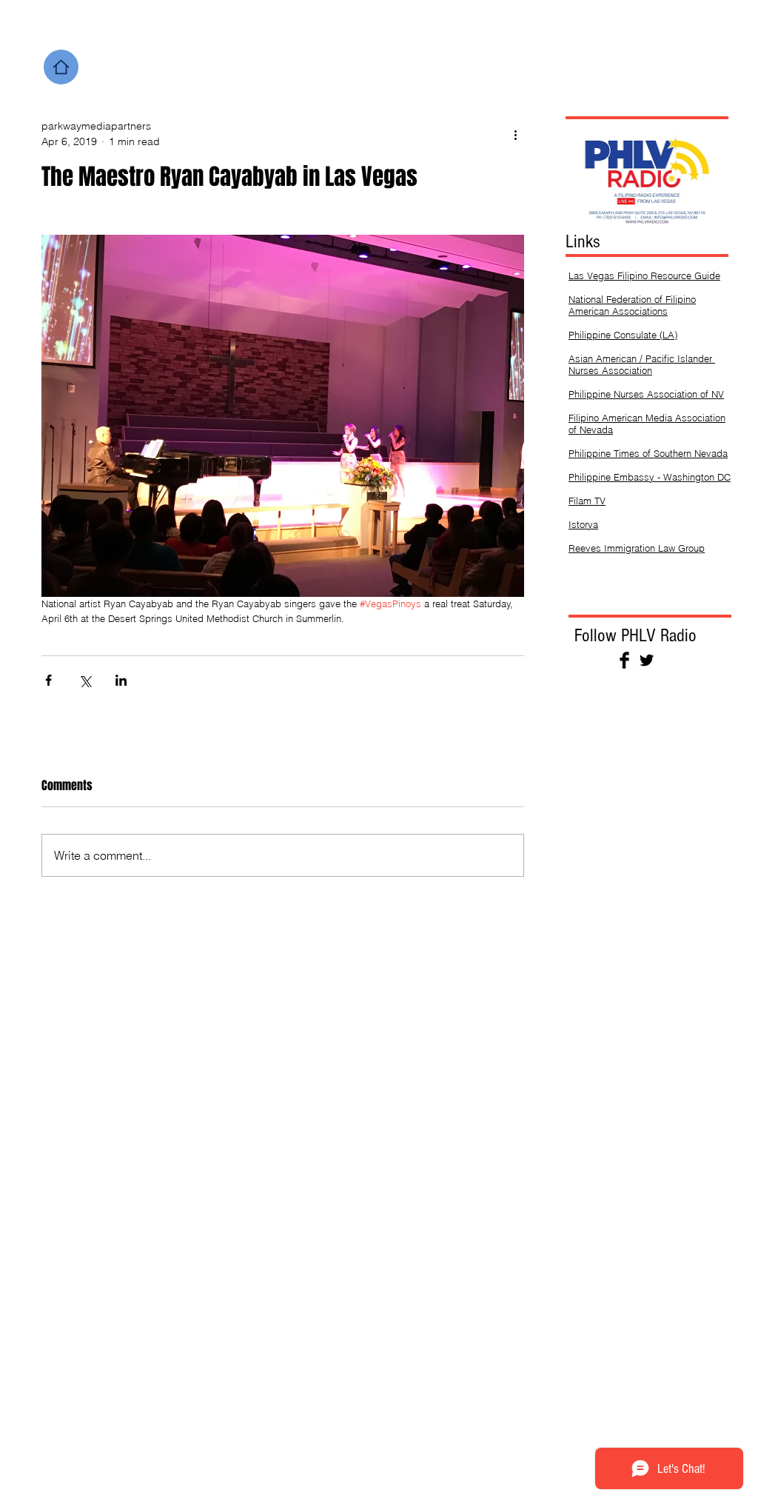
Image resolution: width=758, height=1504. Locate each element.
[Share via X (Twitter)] (85, 680)
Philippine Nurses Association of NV (646, 394)
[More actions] (515, 134)
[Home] (61, 67)
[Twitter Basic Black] (646, 660)
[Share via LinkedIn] (121, 680)
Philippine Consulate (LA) (622, 335)
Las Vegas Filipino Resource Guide (644, 275)
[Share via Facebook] (48, 680)
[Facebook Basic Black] (624, 660)
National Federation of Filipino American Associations (632, 305)
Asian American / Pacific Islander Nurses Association (641, 364)
